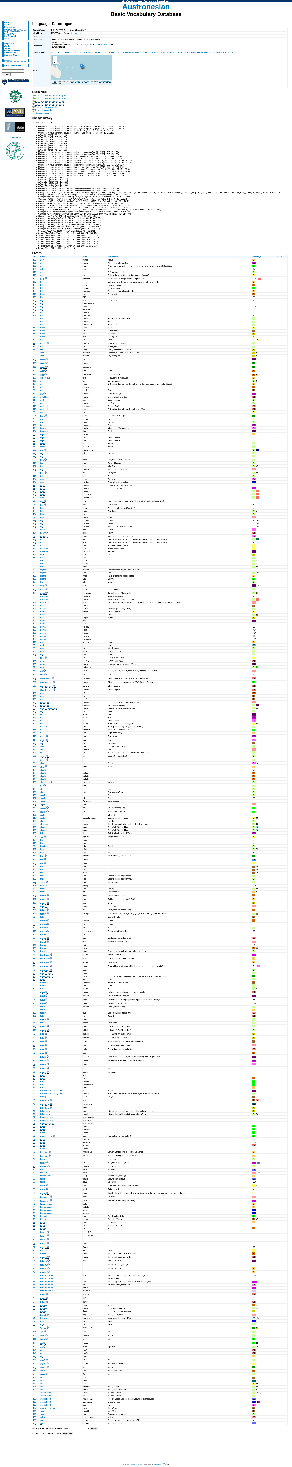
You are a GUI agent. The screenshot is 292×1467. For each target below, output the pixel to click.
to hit (42, 1034)
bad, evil (43, 282)
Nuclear (219, 52)
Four (42, 473)
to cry (42, 951)
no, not (43, 661)
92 (34, 1117)
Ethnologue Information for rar (47, 107)
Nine (42, 658)
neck (42, 645)
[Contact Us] (163, 1464)
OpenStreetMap (105, 81)
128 (34, 792)
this (41, 867)
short (42, 767)
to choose (44, 928)
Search (7, 48)
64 (34, 1139)
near (42, 642)
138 (34, 1335)
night (42, 654)
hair (41, 501)
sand (42, 746)
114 (34, 558)
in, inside (44, 548)
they (42, 849)
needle (43, 648)
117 (34, 476)
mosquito (44, 609)
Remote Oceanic (167, 52)
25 (34, 645)
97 (34, 318)
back (42, 279)
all (41, 263)
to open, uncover (47, 1117)
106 (34, 815)
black (42, 328)
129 (34, 606)
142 (34, 520)
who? (42, 1375)
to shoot (43, 1167)
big (41, 297)
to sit (42, 1170)
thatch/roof (44, 846)
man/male (44, 596)
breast (42, 347)
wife (42, 1384)
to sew (43, 1163)
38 (34, 920)
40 (34, 985)
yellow (43, 1417)
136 (34, 1387)
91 (34, 917)
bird (41, 318)
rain (41, 711)
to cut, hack (45, 955)
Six (41, 786)
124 (34, 749)
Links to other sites (12, 29)
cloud (42, 360)
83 (34, 1315)
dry (41, 394)
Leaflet (54, 81)
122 (34, 1339)
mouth (42, 615)
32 (34, 1321)
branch (43, 344)
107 (34, 1408)
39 (34, 938)
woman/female (46, 1393)
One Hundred (46, 679)
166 (34, 378)
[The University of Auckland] (15, 83)
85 (34, 928)
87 (34, 1232)
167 (34, 654)
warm (42, 1336)
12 (34, 789)
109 (34, 609)
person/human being (48, 708)
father (42, 434)
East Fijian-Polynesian (196, 52)
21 (34, 1253)
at (41, 272)
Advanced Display (12, 50)
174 (34, 548)
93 (34, 1136)
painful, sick (45, 702)
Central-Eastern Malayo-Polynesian (94, 52)
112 (34, 736)
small (42, 795)
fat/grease (44, 428)
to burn (43, 910)
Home (6, 22)
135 (34, 576)
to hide (43, 1027)
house (42, 529)
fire (41, 453)
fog (41, 466)
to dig (42, 979)
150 (34, 1417)
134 (34, 886)
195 (34, 661)
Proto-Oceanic (103, 45)
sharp (42, 763)
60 (34, 434)
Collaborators (10, 27)
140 (34, 394)
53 (34, 708)
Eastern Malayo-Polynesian (120, 52)
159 (34, 1378)
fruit (41, 476)
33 (34, 1097)
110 (34, 818)
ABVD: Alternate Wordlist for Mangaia (50, 96)
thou (42, 876)
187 (34, 849)
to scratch (44, 1152)
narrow (43, 621)
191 (34, 263)
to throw (43, 1257)
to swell (43, 1232)
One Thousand (46, 682)
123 (34, 1013)
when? (43, 1364)
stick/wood (44, 824)
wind (42, 1387)
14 (34, 285)
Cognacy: (256, 257)
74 (34, 1075)
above (42, 260)
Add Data (8, 60)
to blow (43, 896)
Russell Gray (157, 1464)
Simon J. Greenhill (136, 1464)
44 (34, 1023)
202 (34, 786)
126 (34, 555)
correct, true (45, 378)
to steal (43, 1219)
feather (43, 443)
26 (34, 501)
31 (34, 1324)
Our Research (10, 36)
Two (42, 1332)
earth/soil (44, 406)
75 (34, 973)
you (41, 1420)
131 (34, 359)
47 (34, 1318)
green (42, 491)
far (41, 425)
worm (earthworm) (47, 1408)
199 (34, 882)
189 (34, 1374)
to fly (42, 1016)
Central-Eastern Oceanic (150, 52)
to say (42, 1139)
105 (34, 833)
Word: (42, 257)
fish (41, 456)
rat (41, 714)
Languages (9, 44)
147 (34, 328)
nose (42, 667)
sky (41, 792)
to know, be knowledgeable (51, 1091)
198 (34, 1332)
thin (41, 860)
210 (34, 682)
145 (34, 808)
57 (34, 536)
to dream (44, 982)
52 (34, 1216)
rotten (42, 736)
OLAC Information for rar (45, 110)
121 (34, 746)
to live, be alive (46, 1111)
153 (34, 297)
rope (42, 733)
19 (34, 770)
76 (34, 1111)
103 (34, 602)
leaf (41, 558)
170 (34, 1364)
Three (42, 883)
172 (34, 931)
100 (34, 1390)
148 (34, 1371)
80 (34, 1185)
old (41, 671)
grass (42, 485)
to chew (43, 921)
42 (34, 1222)
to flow (43, 1013)
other (42, 693)
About (6, 25)
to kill (42, 1075)
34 (34, 951)
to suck (43, 1222)
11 (34, 400)
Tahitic (236, 52)
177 (34, 867)
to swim (43, 1250)
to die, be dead (46, 973)
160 (34, 702)
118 (34, 485)
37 (34, 988)
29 (34, 1176)
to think (43, 1253)
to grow (43, 1020)
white (42, 1371)
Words (7, 46)
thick (42, 856)
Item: (85, 257)
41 (34, 889)
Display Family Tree (12, 65)
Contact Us (9, 34)
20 (34, 1091)
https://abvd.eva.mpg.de (132, 1)
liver (42, 582)
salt (41, 743)
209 (34, 678)
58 (34, 1384)
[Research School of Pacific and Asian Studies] (15, 113)
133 (34, 711)
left (41, 561)
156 (34, 860)
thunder (43, 886)
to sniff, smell (45, 1176)
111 (34, 456)
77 (34, 1152)
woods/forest (45, 1399)
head (42, 517)
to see (42, 1159)
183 (34, 876)
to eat (42, 988)
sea (41, 749)
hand (42, 508)
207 (34, 1328)
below (42, 294)
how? (42, 533)
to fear (42, 1007)
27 (34, 667)
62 (34, 846)
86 (34, 1019)
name (42, 618)
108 (34, 589)
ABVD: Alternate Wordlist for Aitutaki (49, 101)
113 (34, 343)
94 (34, 1257)
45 (34, 419)
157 (34, 856)
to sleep (43, 1173)
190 (34, 693)
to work (43, 1315)
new (42, 651)
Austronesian (150, 1)
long (42, 586)
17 (34, 582)
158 (34, 621)
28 (34, 906)
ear (41, 403)
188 (34, 1360)
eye (41, 419)
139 (34, 371)
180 (34, 425)
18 (34, 347)
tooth (42, 1324)
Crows (160, 1)
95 (34, 992)
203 (34, 756)
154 (34, 767)
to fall (42, 992)
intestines (44, 551)
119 (34, 406)
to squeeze (44, 1197)
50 (34, 982)
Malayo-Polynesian (71, 52)
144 (34, 910)
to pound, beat (46, 1136)
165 (34, 282)
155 (34, 585)
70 (34, 1166)
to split (43, 1186)
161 (34, 782)
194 (34, 533)
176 (34, 294)
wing (42, 1390)
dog (41, 390)
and (41, 266)
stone (42, 827)
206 (34, 837)
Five (42, 460)
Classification (10, 53)
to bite (42, 889)
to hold (43, 1057)
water (42, 1339)
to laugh (43, 1097)
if (40, 545)
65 (34, 733)
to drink (43, 985)
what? (42, 1360)
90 (34, 979)
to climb (43, 931)
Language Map (10, 55)
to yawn (43, 1318)
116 (34, 463)
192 (34, 266)
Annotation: (113, 257)
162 (34, 671)
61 (34, 529)
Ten (41, 837)
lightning (43, 576)
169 (34, 1411)
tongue (43, 1321)
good (42, 479)
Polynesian (211, 52)
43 (34, 403)
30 (34, 615)
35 (34, 1305)
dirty (42, 384)
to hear (43, 1023)
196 (34, 945)
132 (34, 466)
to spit (42, 1179)
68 (34, 648)
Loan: (279, 257)
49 (34, 1100)
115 (34, 730)
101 (34, 1016)
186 (34, 1420)
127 (34, 1399)
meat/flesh (44, 602)
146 (34, 269)
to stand (43, 1216)
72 (34, 1034)
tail (41, 833)
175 (34, 260)
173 (34, 272)
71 (34, 1204)
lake (42, 555)
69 (34, 1068)
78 (34, 955)
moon (42, 606)
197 (34, 675)
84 (34, 1126)
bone (42, 340)
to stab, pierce (46, 1204)
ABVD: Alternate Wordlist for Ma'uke (49, 104)
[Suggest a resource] (43, 113)
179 (34, 642)
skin (42, 789)
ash (41, 269)
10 (34, 384)
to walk (43, 1311)
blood (42, 337)
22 (34, 1007)
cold (42, 371)
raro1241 (78, 33)
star (41, 821)
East (225, 52)
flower (42, 463)
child (42, 350)
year (42, 1411)
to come (43, 934)
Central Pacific (181, 52)
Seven (43, 756)
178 (34, 840)
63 (34, 618)
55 (34, 1393)
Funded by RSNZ (15, 137)
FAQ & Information (12, 32)
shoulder (44, 770)
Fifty (42, 450)
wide (42, 1378)
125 (34, 743)
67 (34, 1163)
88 (34, 1197)
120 (34, 827)
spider (42, 818)
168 (34, 381)
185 (34, 1343)
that (41, 840)
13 (34, 279)
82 (34, 397)
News (6, 38)
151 (34, 491)
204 (34, 416)
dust (42, 400)
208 (34, 450)
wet (41, 1350)
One (42, 675)
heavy (42, 520)
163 (34, 651)
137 (34, 895)
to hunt (43, 1068)
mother (43, 612)
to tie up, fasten (46, 1276)
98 (34, 412)
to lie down (44, 1100)
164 (34, 479)
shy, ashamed (46, 782)
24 (34, 517)
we (41, 1343)
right (42, 724)
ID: (34, 257)
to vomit (43, 1305)
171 (34, 1026)
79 (34, 824)
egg (41, 412)
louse (42, 590)
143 (34, 453)
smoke (43, 808)
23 (34, 337)
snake (42, 815)
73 (34, 1219)
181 (34, 1367)
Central (230, 52)
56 (34, 350)
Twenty (43, 1328)
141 (34, 1350)
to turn (42, 1295)
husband (44, 536)
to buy (42, 917)
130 (34, 821)
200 (34, 473)
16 (34, 551)
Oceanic (135, 52)
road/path (44, 727)
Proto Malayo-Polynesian (82, 45)
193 (34, 545)
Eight (42, 416)
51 (34, 1170)
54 (34, 596)
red (41, 717)
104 (34, 428)
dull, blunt (44, 397)
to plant (43, 1126)
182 (34, 539)
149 (34, 717)
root (41, 730)
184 (34, 514)
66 (34, 1276)
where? (43, 1368)
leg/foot (43, 570)
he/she (43, 514)
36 (34, 1179)
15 (34, 340)
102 (34, 714)
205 (34, 658)
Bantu (166, 1)
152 (34, 795)
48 (34, 1173)
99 (34, 443)
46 (34, 1159)
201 (34, 460)
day (41, 381)
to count (43, 945)
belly (42, 285)
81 (34, 763)
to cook (43, 938)
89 (34, 1057)
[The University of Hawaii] (15, 97)
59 (34, 612)
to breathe (44, 906)
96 (34, 390)
